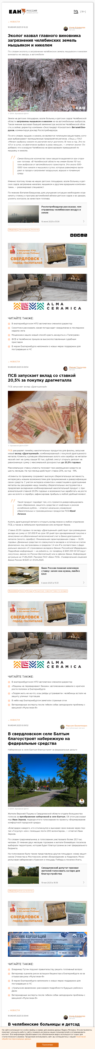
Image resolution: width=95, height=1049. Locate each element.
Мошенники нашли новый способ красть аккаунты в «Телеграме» (46, 335)
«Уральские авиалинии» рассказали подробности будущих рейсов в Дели (47, 989)
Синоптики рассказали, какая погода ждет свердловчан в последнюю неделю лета (48, 329)
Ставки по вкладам (59, 591)
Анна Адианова (77, 28)
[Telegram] (78, 235)
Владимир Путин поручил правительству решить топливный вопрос (47, 969)
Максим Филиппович (76, 726)
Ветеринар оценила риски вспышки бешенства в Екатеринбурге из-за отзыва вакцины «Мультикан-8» (48, 975)
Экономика (13, 591)
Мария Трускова (77, 367)
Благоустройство (26, 890)
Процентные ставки (42, 591)
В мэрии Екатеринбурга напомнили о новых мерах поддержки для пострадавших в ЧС (46, 348)
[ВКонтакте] (71, 235)
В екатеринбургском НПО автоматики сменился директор (42, 324)
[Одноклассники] (75, 235)
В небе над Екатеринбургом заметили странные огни (39, 701)
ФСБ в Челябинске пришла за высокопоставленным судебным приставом (44, 340)
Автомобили (24, 229)
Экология (35, 229)
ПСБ (10, 451)
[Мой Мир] (82, 235)
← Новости (14, 22)
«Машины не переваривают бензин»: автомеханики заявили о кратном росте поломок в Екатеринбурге (48, 687)
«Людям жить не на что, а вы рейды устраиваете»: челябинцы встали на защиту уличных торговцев (49, 695)
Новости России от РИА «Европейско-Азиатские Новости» (17, 12)
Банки (22, 591)
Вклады (29, 591)
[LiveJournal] (85, 235)
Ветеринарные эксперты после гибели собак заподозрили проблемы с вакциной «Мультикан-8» (48, 706)
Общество (13, 229)
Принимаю (47, 1045)
